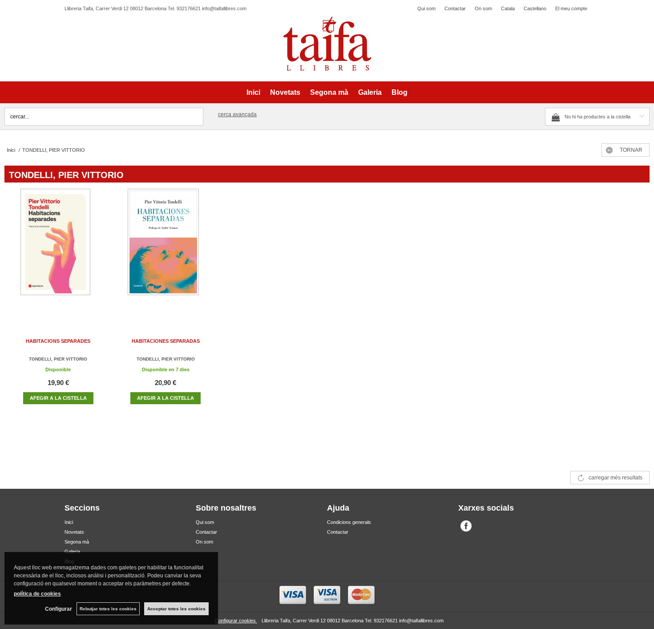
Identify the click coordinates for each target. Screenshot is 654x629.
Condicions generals (349, 522)
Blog (400, 92)
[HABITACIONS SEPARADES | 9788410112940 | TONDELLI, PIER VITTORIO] (58, 251)
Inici (253, 92)
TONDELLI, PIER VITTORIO (58, 359)
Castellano (535, 8)
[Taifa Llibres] (327, 44)
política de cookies (37, 594)
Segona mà (329, 92)
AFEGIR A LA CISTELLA (58, 398)
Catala (508, 8)
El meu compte (571, 8)
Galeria (370, 92)
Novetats (285, 92)
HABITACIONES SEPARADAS (166, 341)
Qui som (426, 8)
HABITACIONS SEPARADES (58, 341)
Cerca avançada (237, 114)
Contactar (455, 8)
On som (483, 8)
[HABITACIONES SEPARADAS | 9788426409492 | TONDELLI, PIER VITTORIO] (165, 251)
